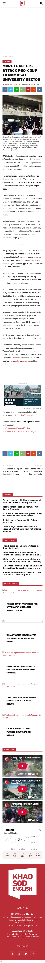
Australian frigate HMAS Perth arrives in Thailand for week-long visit (22, 573)
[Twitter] (25, 953)
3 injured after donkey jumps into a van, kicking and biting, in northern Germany (21, 560)
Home (4, 57)
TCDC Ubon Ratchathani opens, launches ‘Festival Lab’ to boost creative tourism (22, 567)
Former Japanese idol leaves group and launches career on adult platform (21, 501)
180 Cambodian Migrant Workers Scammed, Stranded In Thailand (12, 471)
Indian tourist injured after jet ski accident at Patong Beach (21, 638)
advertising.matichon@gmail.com (25, 934)
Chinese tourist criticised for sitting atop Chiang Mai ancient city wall (22, 607)
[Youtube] (32, 953)
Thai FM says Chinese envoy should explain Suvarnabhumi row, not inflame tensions (21, 529)
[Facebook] (12, 953)
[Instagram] (19, 953)
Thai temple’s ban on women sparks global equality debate (21, 700)
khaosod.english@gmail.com (25, 925)
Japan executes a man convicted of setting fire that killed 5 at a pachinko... (21, 553)
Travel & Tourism (10, 584)
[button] (41, 3)
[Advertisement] (22, 30)
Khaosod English (11, 84)
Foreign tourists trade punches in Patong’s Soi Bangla (18, 732)
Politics (11, 57)
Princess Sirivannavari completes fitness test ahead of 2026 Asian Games (22, 514)
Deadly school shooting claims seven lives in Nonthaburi (20, 508)
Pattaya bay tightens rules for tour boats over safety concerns (20, 669)
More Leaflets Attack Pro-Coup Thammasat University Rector (33, 471)
